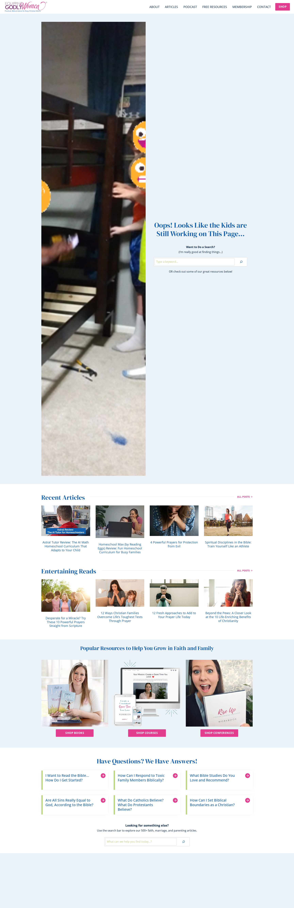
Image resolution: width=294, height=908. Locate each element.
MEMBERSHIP (242, 7)
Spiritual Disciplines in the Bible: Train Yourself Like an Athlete (228, 544)
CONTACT (264, 7)
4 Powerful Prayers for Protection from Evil (174, 544)
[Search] (241, 262)
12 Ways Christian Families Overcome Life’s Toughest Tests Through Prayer (120, 617)
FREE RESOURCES (214, 7)
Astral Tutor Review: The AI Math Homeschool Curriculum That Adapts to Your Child (66, 546)
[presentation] (65, 520)
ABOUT (154, 7)
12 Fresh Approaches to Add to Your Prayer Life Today (174, 615)
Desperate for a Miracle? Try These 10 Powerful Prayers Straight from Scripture (66, 622)
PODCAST (190, 7)
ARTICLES (171, 7)
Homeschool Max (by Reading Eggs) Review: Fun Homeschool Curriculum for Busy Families (120, 548)
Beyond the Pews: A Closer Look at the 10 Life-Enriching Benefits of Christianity (228, 617)
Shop (283, 7)
